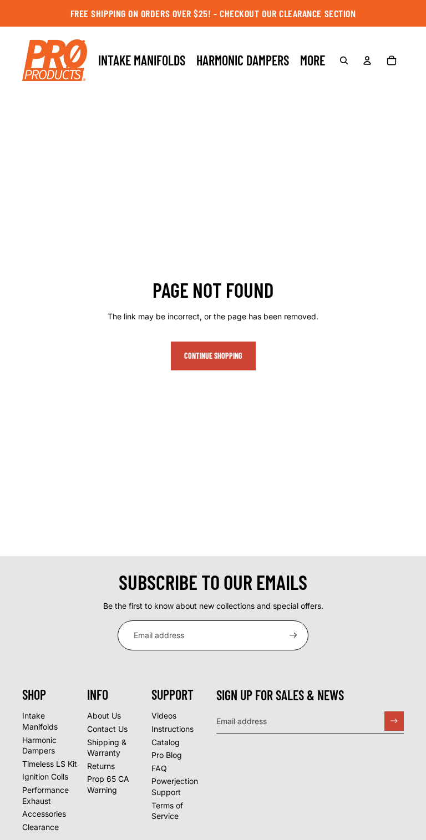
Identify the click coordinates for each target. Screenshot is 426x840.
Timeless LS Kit (49, 763)
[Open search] (344, 60)
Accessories (44, 813)
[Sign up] (293, 635)
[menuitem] (312, 60)
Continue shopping (213, 355)
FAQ (159, 768)
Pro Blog (166, 755)
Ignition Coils (45, 776)
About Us (104, 715)
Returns (101, 766)
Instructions (172, 729)
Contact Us (107, 729)
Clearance (40, 827)
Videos (163, 715)
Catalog (165, 742)
